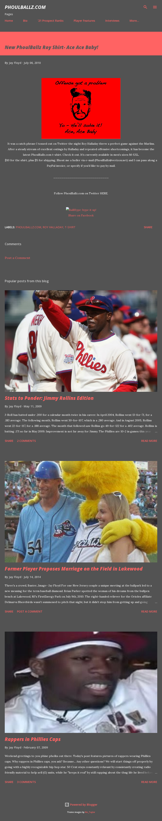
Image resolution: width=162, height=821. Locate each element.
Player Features (84, 20)
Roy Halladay (53, 227)
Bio (25, 20)
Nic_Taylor (90, 812)
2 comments (26, 441)
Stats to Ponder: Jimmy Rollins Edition (49, 398)
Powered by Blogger (83, 804)
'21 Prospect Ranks (50, 20)
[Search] (145, 7)
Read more (149, 441)
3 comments (26, 782)
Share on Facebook (81, 215)
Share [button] (148, 227)
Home (9, 20)
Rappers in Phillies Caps (33, 739)
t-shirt (70, 227)
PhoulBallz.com (25, 7)
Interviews (112, 20)
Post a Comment (17, 258)
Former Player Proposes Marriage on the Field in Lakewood (74, 568)
